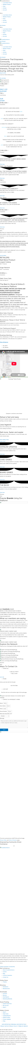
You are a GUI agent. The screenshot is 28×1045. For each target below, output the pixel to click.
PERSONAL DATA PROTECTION (18, 1024)
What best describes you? (6, 713)
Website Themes (7, 4)
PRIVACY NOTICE (4, 1026)
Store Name (3, 705)
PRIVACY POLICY (13, 1026)
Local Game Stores (7, 2)
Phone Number (3, 711)
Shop (4, 6)
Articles (4, 8)
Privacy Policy (3, 840)
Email (1, 708)
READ (5, 136)
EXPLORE (4, 127)
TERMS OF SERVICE (23, 1026)
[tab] (15, 346)
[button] (14, 13)
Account (5, 9)
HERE (21, 111)
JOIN (2, 118)
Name (1, 703)
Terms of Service (13, 840)
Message (2, 718)
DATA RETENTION (6, 1024)
